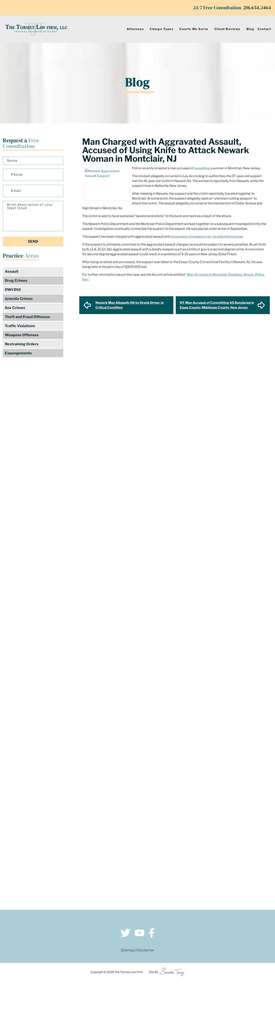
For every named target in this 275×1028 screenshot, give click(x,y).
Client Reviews (227, 29)
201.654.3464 (257, 7)
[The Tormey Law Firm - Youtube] (139, 933)
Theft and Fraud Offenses (27, 317)
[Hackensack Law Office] (72, 876)
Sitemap (128, 950)
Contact (264, 29)
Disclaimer (145, 950)
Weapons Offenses (22, 335)
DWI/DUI (13, 289)
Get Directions (73, 846)
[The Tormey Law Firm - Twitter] (125, 933)
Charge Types (161, 29)
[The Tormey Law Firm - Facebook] (152, 933)
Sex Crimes (15, 308)
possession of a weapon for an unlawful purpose (207, 236)
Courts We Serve (193, 29)
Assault (12, 271)
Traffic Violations (20, 326)
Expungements (18, 353)
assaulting (202, 168)
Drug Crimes (16, 280)
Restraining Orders (22, 344)
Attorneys (135, 29)
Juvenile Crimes (19, 299)
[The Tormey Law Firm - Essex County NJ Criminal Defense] (36, 29)
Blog (250, 29)
